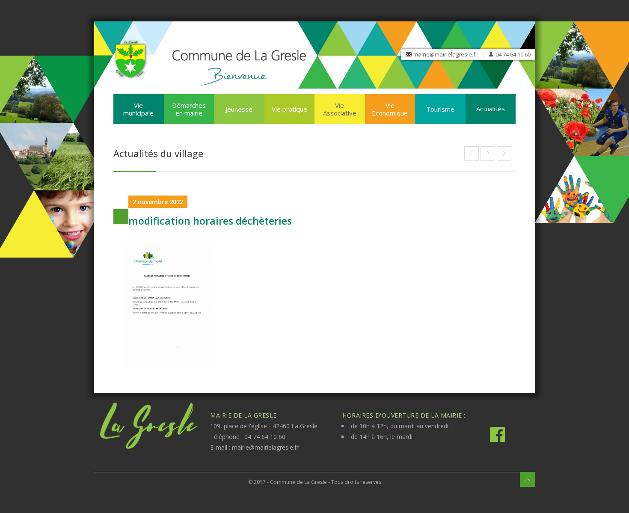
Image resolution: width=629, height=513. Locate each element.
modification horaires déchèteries (210, 220)
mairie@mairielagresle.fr (445, 54)
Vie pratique (289, 109)
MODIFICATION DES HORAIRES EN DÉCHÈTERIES (488, 153)
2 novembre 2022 (158, 202)
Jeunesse (238, 109)
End (471, 153)
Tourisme (440, 109)
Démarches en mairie (189, 109)
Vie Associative (339, 109)
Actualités (490, 108)
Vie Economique (390, 109)
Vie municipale (138, 109)
